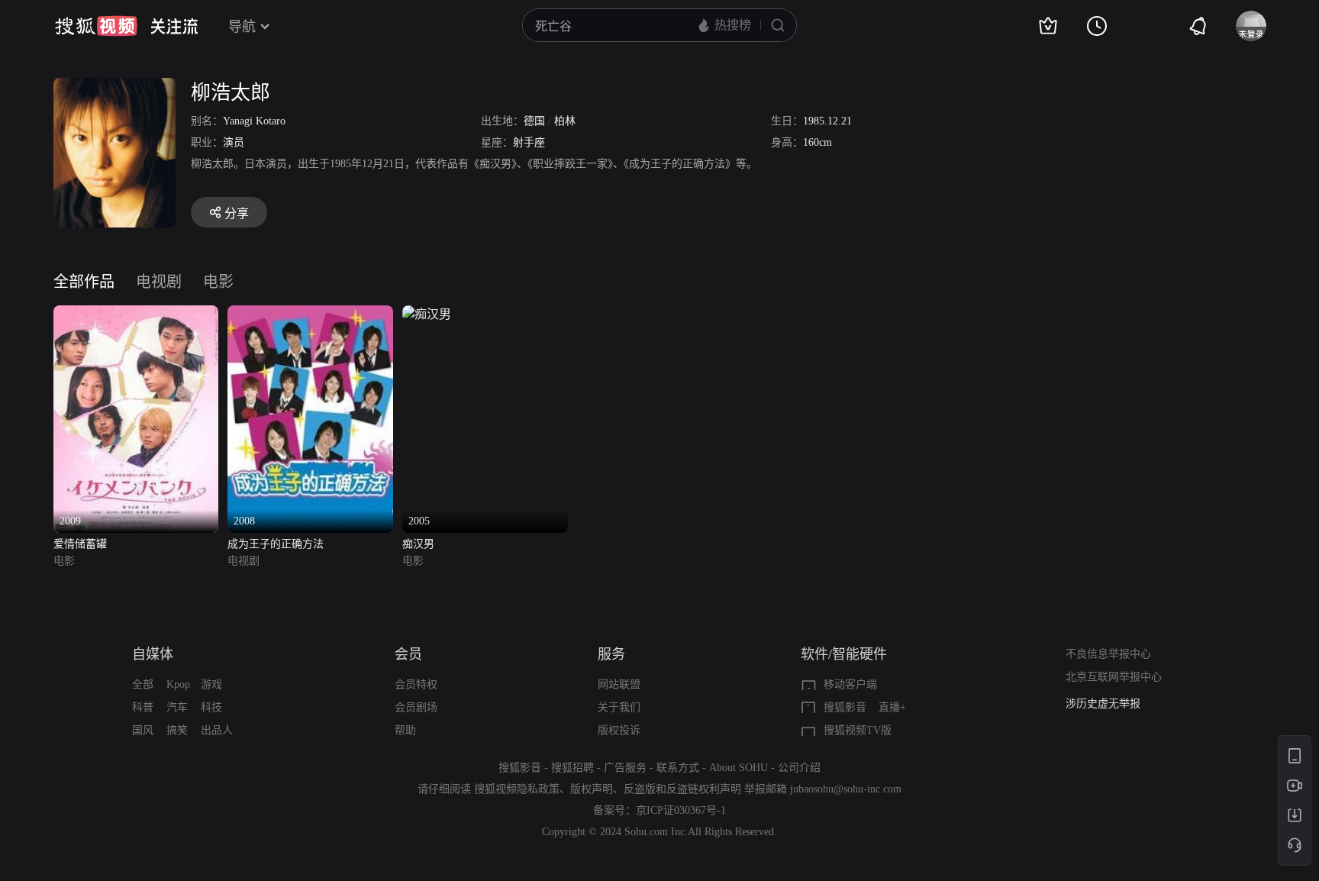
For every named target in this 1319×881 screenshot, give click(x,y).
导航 (242, 27)
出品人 (217, 730)
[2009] (136, 314)
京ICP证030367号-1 (681, 810)
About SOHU (738, 767)
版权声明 (591, 789)
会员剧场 (416, 707)
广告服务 (625, 767)
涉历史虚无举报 (1103, 703)
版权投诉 (619, 730)
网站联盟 (619, 684)
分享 (236, 213)
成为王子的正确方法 (275, 544)
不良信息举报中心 (1108, 654)
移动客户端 (850, 684)
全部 (142, 684)
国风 (142, 730)
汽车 (177, 707)
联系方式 (677, 767)
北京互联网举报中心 (1114, 677)
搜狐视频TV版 (858, 730)
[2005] (426, 314)
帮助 (405, 730)
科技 (211, 707)
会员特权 (416, 684)
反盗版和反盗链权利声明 (682, 789)
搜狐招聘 (572, 767)
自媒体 (152, 654)
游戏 (211, 684)
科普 (142, 707)
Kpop (178, 684)
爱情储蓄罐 (80, 544)
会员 (408, 654)
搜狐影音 (845, 707)
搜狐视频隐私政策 (517, 789)
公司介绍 (799, 767)
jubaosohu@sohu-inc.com (845, 789)
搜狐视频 (96, 26)
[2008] (310, 314)
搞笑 (177, 730)
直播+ (892, 707)
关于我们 (619, 707)
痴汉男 (418, 544)
